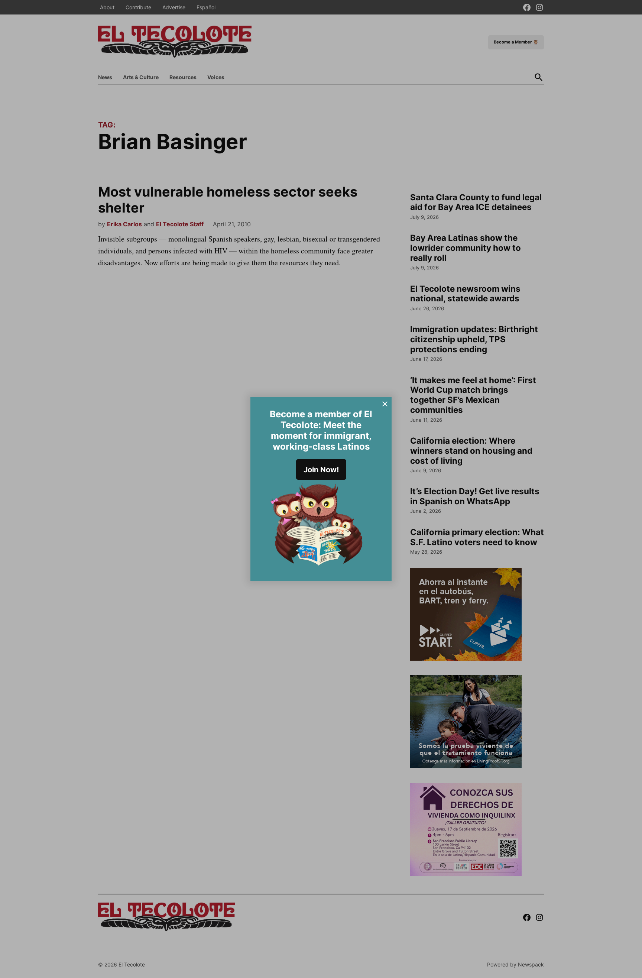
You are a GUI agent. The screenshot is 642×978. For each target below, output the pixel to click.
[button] (321, 489)
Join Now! (321, 469)
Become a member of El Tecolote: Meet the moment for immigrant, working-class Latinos (321, 430)
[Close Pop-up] (385, 404)
